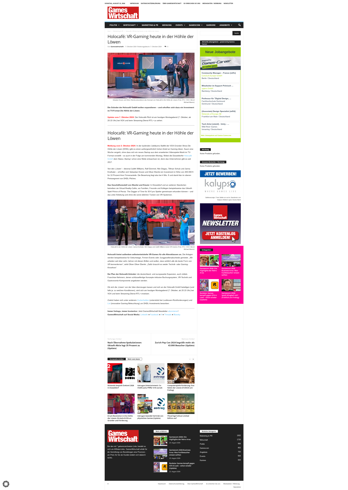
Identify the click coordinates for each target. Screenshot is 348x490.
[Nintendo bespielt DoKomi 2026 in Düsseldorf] (121, 373)
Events (179, 25)
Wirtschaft (129, 25)
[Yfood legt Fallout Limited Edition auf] (181, 404)
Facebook (154, 314)
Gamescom (194, 25)
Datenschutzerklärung (150, 3)
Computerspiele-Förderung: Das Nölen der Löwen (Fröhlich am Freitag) (180, 387)
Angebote (225, 25)
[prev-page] (190, 359)
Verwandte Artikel (117, 359)
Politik (113, 25)
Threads (167, 314)
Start (109, 31)
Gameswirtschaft (117, 46)
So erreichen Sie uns (192, 3)
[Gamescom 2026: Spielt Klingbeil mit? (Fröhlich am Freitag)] (231, 285)
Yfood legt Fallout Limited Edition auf (178, 417)
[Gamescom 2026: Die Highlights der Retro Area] (209, 260)
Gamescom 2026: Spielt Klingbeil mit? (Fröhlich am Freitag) (230, 295)
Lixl (109, 303)
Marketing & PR (150, 25)
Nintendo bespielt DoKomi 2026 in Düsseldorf (121, 386)
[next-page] (193, 359)
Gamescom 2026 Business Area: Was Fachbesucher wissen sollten (230, 271)
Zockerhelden (143, 300)
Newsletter (228, 3)
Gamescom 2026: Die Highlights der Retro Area (208, 270)
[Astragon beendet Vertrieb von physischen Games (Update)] (151, 404)
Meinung (167, 25)
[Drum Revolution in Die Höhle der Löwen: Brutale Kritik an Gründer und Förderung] (121, 404)
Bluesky (177, 314)
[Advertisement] (194, 13)
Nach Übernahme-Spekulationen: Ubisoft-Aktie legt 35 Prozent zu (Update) (125, 345)
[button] (239, 25)
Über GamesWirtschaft (172, 3)
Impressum (134, 3)
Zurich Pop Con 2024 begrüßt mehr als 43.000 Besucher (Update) (174, 344)
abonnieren (173, 311)
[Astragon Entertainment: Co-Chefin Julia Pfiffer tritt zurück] (151, 373)
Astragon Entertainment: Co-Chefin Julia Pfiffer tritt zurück (149, 386)
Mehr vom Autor (134, 359)
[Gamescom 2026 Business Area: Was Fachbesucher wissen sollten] (231, 260)
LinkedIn (144, 314)
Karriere (210, 25)
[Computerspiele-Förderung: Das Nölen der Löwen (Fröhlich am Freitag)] (181, 373)
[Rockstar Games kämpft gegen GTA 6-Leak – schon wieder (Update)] (209, 285)
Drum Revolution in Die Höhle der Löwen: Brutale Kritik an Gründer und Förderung (120, 418)
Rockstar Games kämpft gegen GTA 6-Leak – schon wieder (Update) (208, 296)
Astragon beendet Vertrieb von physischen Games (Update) (150, 417)
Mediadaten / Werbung (211, 3)
